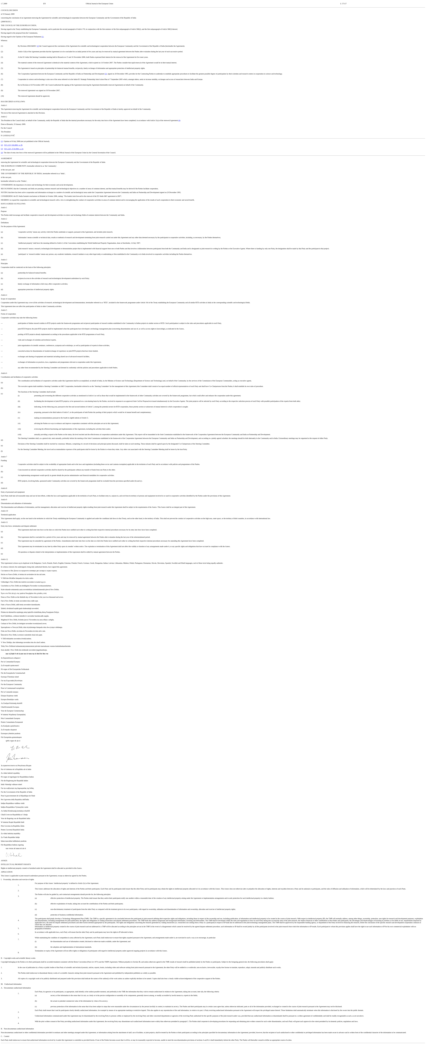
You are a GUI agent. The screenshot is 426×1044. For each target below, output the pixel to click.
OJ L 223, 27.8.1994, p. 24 (13, 149)
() (42, 37)
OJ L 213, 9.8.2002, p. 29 (13, 145)
